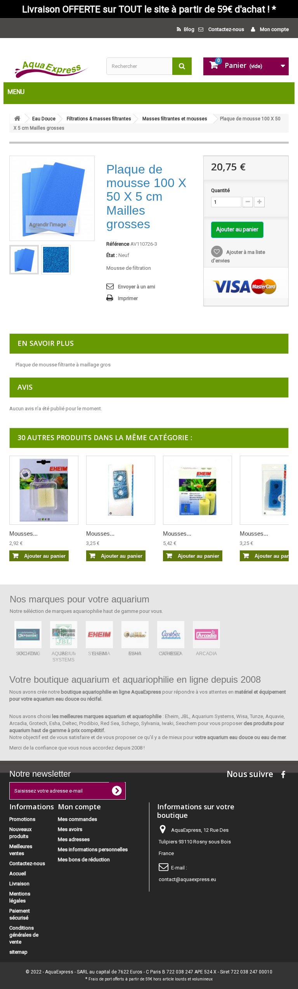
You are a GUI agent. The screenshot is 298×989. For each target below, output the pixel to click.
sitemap (18, 952)
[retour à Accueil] (17, 118)
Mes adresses (74, 839)
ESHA (134, 653)
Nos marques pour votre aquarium (79, 599)
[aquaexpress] (52, 68)
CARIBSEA (170, 653)
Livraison (19, 884)
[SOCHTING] (28, 634)
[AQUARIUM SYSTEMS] (63, 634)
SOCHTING (28, 653)
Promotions (22, 819)
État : (111, 255)
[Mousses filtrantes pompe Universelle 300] (120, 490)
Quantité (220, 190)
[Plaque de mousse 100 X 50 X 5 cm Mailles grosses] (24, 259)
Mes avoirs (70, 829)
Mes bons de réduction (84, 859)
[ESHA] (135, 634)
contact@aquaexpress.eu (187, 879)
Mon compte (274, 29)
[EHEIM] (99, 634)
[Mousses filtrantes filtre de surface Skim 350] (43, 490)
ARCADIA (206, 653)
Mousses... (23, 533)
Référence (117, 244)
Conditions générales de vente (23, 935)
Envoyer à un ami (136, 287)
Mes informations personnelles (93, 849)
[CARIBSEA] (170, 634)
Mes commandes (77, 819)
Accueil (17, 873)
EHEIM (99, 653)
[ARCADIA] (206, 634)
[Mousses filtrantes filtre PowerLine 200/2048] (197, 490)
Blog (188, 29)
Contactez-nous (226, 29)
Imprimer (128, 298)
